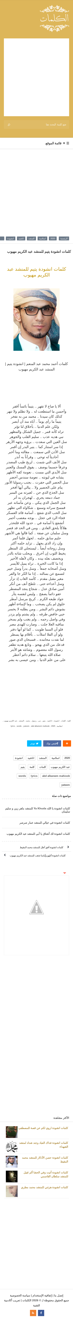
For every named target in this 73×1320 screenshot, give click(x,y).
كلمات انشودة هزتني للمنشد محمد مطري (44, 1187)
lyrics (34, 775)
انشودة (10, 238)
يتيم (23, 766)
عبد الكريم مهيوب (60, 766)
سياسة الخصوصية (20, 1295)
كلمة (32, 766)
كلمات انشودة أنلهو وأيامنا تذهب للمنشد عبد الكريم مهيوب (38, 855)
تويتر (33, 743)
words (22, 775)
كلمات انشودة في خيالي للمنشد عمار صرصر (44, 822)
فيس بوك (51, 743)
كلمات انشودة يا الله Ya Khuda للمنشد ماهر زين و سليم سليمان (37, 810)
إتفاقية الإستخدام (42, 1295)
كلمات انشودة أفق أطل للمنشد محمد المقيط (41, 847)
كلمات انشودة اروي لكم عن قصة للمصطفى (43, 1128)
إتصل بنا (58, 1295)
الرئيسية (64, 238)
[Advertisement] (36, 77)
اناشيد (21, 238)
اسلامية (42, 238)
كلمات (42, 766)
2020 (52, 238)
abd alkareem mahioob (56, 775)
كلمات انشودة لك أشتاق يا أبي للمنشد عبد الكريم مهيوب (38, 833)
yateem (65, 784)
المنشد (31, 238)
